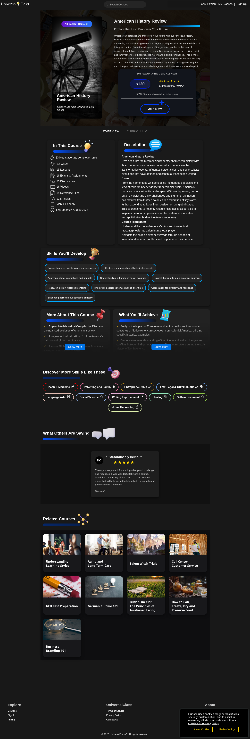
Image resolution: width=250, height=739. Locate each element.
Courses (12, 710)
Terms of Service (115, 710)
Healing (158, 397)
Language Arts (55, 397)
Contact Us (112, 719)
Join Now (155, 109)
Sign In (11, 715)
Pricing (11, 719)
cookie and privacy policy (203, 723)
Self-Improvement (188, 397)
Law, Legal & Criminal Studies (179, 387)
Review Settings (227, 729)
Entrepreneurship (135, 387)
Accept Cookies (201, 729)
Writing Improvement (125, 397)
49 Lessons (69, 592)
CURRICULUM (137, 131)
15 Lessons (69, 549)
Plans (202, 4)
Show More (75, 346)
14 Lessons (111, 592)
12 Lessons (69, 634)
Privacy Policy (113, 715)
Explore (212, 4)
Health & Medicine (58, 387)
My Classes (225, 4)
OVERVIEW (111, 131)
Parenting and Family (97, 387)
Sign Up (242, 4)
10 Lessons (153, 549)
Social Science (89, 397)
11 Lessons (111, 549)
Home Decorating (123, 407)
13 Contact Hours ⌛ (76, 24)
